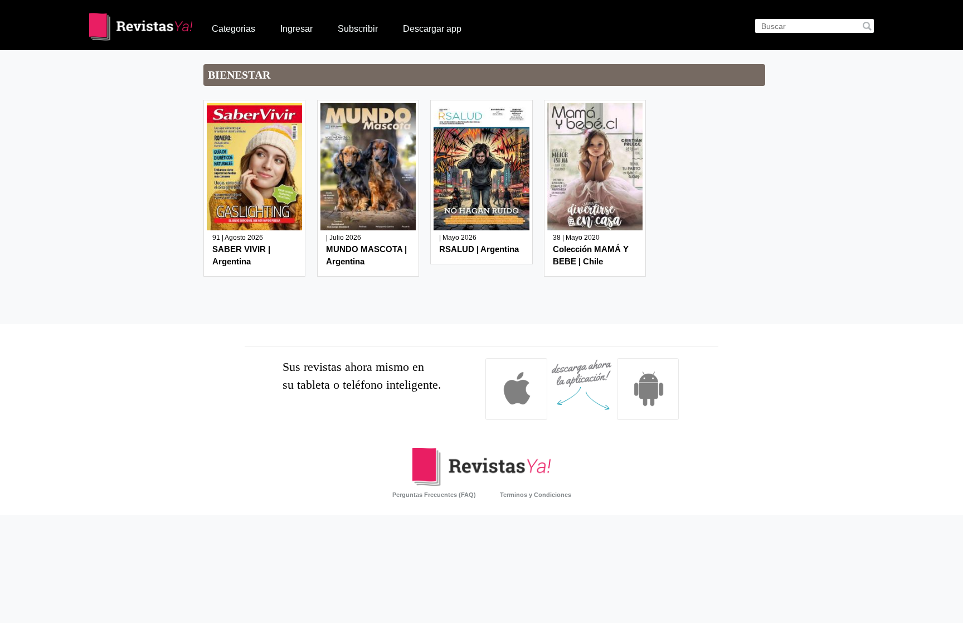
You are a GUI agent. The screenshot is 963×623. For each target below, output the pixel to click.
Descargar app (432, 28)
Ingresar (296, 28)
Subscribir (358, 28)
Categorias (233, 28)
